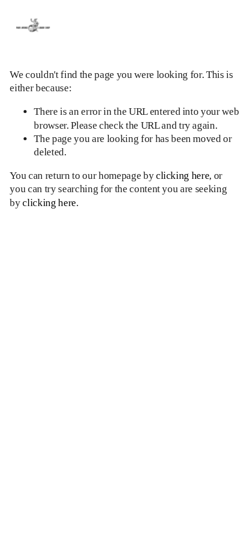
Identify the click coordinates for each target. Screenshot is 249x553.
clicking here (183, 175)
